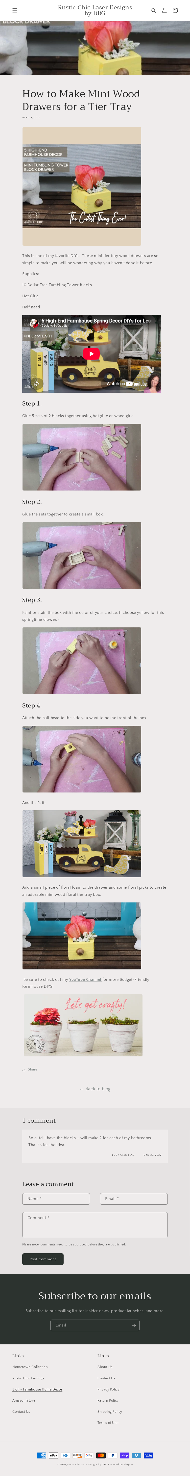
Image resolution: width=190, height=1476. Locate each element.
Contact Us (21, 1412)
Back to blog (98, 1089)
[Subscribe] (133, 1325)
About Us (105, 1367)
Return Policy (108, 1401)
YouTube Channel (85, 979)
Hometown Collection (30, 1367)
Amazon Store (23, 1401)
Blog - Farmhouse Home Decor (37, 1389)
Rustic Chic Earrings (28, 1378)
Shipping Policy (109, 1412)
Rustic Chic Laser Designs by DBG (87, 1464)
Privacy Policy (108, 1389)
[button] (14, 10)
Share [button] (32, 1069)
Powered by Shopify (120, 1464)
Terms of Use (107, 1423)
